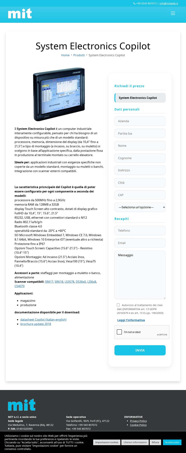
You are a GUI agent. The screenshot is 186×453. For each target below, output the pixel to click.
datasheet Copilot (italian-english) (43, 320)
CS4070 (20, 286)
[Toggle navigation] (173, 13)
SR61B (59, 282)
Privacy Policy (138, 421)
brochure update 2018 (35, 324)
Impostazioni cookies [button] (106, 442)
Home (65, 55)
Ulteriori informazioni (135, 442)
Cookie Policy (138, 425)
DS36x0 (81, 282)
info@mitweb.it (168, 3)
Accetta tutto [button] (172, 442)
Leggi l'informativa (131, 320)
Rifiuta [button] (155, 442)
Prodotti (79, 55)
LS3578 (69, 282)
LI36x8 (91, 282)
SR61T (49, 282)
